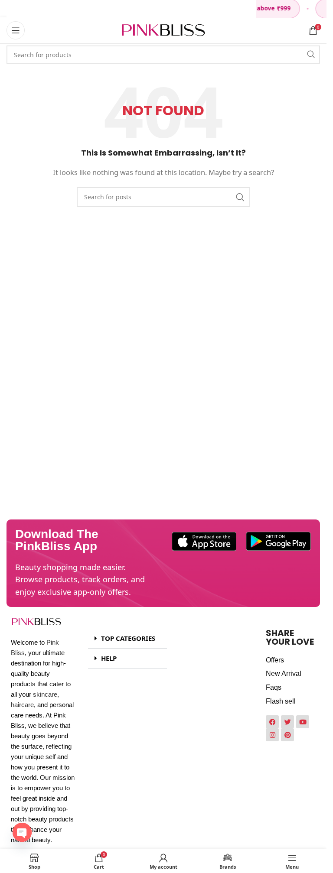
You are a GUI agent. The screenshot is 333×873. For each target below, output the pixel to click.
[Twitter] (287, 721)
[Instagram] (272, 734)
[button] (127, 639)
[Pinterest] (287, 734)
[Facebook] (272, 721)
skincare (45, 694)
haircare (22, 704)
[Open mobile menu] (15, 30)
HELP (109, 658)
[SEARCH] (311, 54)
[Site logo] (163, 29)
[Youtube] (302, 721)
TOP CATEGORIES (128, 638)
